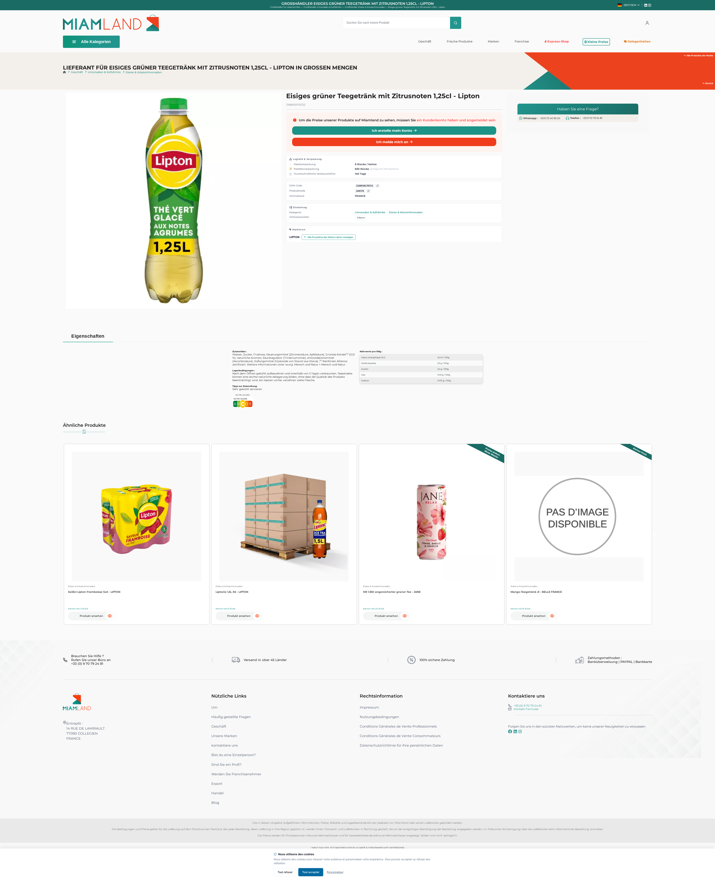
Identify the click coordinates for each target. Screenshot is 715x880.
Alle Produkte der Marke (699, 55)
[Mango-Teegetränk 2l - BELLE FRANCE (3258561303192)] (579, 516)
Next (655, 534)
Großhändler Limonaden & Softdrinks (323, 7)
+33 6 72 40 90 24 (550, 118)
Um (214, 707)
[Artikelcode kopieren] (368, 191)
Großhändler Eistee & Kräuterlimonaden (365, 7)
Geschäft (77, 72)
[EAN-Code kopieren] (377, 186)
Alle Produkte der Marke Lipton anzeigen (330, 237)
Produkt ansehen (91, 616)
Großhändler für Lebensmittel (285, 7)
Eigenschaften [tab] (87, 336)
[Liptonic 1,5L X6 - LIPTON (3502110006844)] (284, 516)
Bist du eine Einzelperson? (233, 755)
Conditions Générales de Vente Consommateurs (400, 736)
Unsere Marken (224, 736)
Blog (215, 802)
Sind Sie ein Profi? (226, 764)
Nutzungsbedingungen (379, 717)
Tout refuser (285, 872)
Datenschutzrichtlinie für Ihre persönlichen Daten (401, 745)
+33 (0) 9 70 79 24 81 (527, 705)
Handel (217, 793)
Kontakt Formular (526, 709)
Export (216, 783)
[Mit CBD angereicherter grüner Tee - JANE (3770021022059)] (431, 516)
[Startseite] (64, 72)
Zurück (709, 83)
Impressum (369, 707)
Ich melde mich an (392, 142)
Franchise (522, 41)
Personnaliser (335, 872)
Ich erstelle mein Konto (392, 131)
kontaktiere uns (224, 745)
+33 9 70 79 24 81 (592, 118)
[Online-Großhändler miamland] (111, 23)
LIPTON (294, 237)
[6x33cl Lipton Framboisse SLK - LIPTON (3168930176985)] (136, 516)
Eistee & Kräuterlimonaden (144, 72)
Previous (60, 534)
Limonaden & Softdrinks (104, 72)
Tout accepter (310, 872)
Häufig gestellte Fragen (231, 717)
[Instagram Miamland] (650, 5)
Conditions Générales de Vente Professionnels (398, 726)
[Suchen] (455, 23)
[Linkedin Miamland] (646, 5)
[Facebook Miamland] (510, 731)
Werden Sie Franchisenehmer (236, 774)
